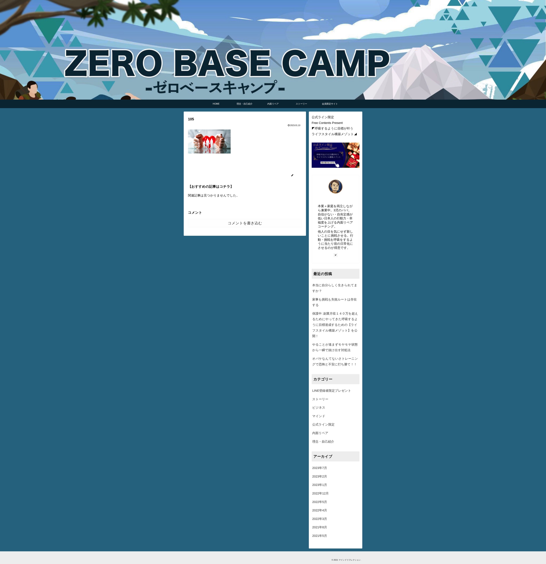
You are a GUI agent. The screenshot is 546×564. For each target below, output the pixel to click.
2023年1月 (319, 485)
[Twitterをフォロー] (335, 255)
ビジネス (318, 407)
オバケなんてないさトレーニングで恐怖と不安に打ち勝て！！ (335, 361)
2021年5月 (319, 536)
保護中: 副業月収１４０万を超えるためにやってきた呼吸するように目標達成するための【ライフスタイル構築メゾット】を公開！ (335, 325)
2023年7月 (319, 468)
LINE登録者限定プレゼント (331, 390)
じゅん (335, 200)
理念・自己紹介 (323, 441)
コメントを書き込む (245, 223)
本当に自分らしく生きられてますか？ (334, 288)
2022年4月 (319, 510)
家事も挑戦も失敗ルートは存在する (334, 302)
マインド (318, 416)
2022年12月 (320, 493)
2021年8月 (319, 527)
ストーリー (320, 399)
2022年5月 (319, 502)
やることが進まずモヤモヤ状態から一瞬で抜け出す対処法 (335, 347)
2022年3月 (319, 519)
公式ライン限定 (323, 424)
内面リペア (320, 433)
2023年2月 (319, 476)
